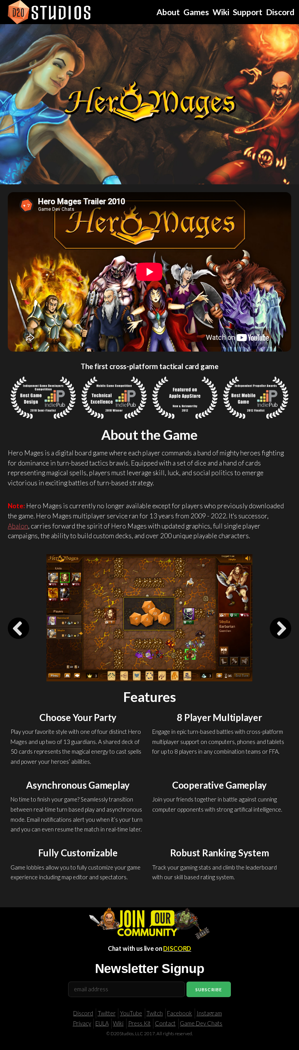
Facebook (179, 1013)
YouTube (131, 1013)
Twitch (154, 1013)
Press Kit (139, 1023)
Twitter (107, 1013)
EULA (102, 1023)
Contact (165, 1023)
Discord (83, 1013)
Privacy (82, 1023)
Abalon (18, 526)
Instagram (209, 1013)
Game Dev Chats (201, 1023)
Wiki (118, 1023)
